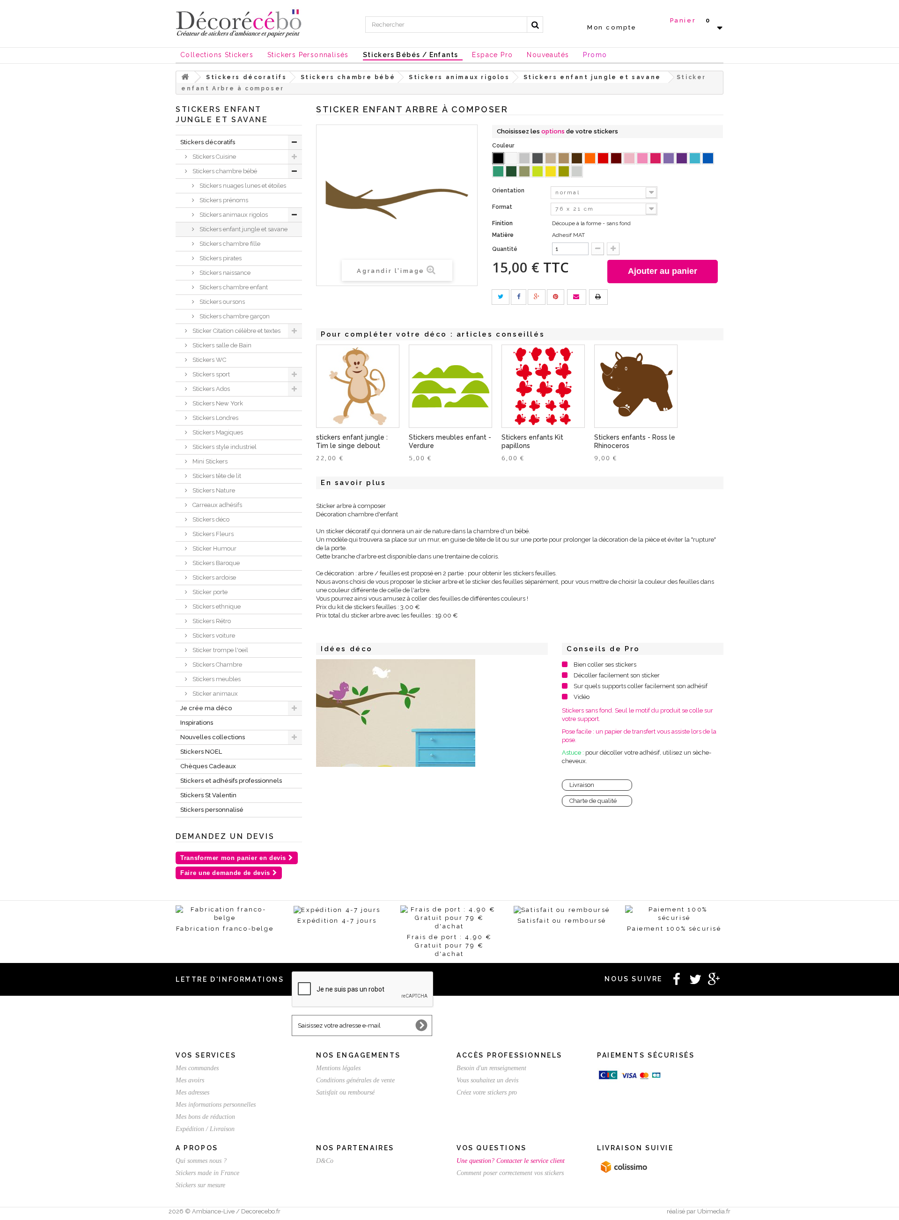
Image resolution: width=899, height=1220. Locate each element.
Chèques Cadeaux (208, 766)
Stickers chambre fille (229, 243)
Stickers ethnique (216, 606)
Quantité (504, 249)
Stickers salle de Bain (221, 345)
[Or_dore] (564, 171)
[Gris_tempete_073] (537, 158)
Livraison (581, 784)
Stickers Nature (213, 490)
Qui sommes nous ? (201, 1160)
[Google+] (536, 297)
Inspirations (196, 722)
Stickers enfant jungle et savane (242, 229)
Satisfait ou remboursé (345, 1092)
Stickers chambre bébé (224, 171)
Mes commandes (197, 1068)
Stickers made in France (207, 1172)
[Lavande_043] (668, 158)
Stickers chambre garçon (234, 316)
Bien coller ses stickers (605, 664)
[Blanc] (511, 158)
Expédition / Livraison (205, 1128)
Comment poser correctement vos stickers (510, 1172)
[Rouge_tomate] (603, 158)
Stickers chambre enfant (233, 287)
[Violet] (682, 158)
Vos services (206, 1055)
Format (503, 207)
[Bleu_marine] (708, 158)
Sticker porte (209, 591)
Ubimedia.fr (713, 1211)
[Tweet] (500, 297)
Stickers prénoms (223, 200)
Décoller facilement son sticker (617, 675)
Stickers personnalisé (211, 809)
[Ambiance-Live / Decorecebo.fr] (239, 22)
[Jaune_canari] (550, 171)
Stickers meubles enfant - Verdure (450, 441)
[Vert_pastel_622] (537, 171)
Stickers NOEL (201, 751)
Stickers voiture (213, 635)
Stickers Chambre (216, 664)
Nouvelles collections (212, 737)
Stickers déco (210, 519)
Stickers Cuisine (213, 156)
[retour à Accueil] (185, 77)
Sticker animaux (214, 693)
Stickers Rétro (211, 621)
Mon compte (612, 27)
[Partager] (518, 297)
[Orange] (590, 158)
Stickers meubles (216, 679)
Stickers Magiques (217, 432)
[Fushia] (655, 158)
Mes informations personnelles (216, 1104)
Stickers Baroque (215, 562)
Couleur (504, 145)
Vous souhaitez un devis (487, 1080)
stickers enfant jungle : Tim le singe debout (352, 441)
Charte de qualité (593, 800)
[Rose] (642, 158)
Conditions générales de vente (355, 1080)
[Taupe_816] (550, 158)
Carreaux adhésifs (216, 504)
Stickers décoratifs (207, 142)
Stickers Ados (210, 388)
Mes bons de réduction (205, 1116)
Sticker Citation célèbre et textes (235, 330)
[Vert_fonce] (511, 171)
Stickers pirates (220, 258)
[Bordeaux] (616, 158)
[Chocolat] (577, 158)
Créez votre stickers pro (487, 1092)
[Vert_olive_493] (524, 171)
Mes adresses (192, 1092)
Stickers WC (208, 359)
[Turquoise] (498, 171)
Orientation (509, 190)
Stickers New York (217, 403)
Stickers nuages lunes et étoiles (242, 185)
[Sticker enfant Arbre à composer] (395, 713)
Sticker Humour (213, 548)
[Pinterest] (555, 297)
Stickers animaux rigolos (233, 214)
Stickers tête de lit (216, 475)
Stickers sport (210, 374)
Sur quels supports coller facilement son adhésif (640, 686)
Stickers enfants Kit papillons (532, 441)
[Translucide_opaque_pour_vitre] (577, 171)
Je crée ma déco (206, 708)
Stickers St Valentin (208, 795)
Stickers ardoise (213, 577)
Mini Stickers (209, 461)
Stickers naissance (224, 272)
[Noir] (498, 158)
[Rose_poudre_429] (629, 158)
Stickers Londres (214, 417)
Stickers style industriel (224, 446)
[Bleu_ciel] (695, 158)
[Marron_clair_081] (564, 158)
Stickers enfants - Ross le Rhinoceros (634, 441)
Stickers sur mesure (200, 1185)
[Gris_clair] (524, 158)
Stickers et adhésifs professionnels (231, 780)
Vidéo (582, 696)
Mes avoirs (190, 1080)
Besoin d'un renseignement (491, 1068)
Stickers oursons (221, 301)
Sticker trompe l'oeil (219, 650)
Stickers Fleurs (212, 533)
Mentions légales (338, 1068)
